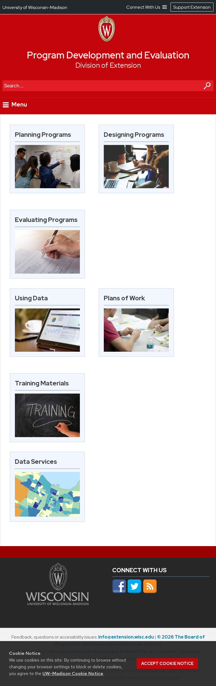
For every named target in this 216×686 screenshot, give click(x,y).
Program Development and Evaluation (108, 55)
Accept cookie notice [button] (167, 663)
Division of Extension (108, 65)
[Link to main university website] (57, 603)
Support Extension (192, 7)
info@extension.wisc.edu (126, 637)
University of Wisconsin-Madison (35, 7)
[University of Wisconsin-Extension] (106, 41)
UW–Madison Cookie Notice (72, 673)
